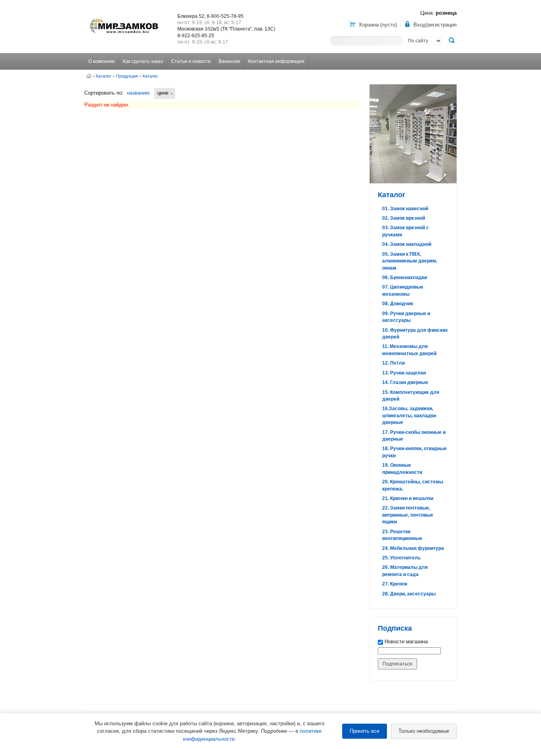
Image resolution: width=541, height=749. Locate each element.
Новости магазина (405, 641)
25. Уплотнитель (401, 558)
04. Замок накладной (406, 244)
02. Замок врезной (403, 218)
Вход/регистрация (435, 25)
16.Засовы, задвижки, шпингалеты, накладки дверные (409, 415)
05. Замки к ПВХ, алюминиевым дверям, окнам (409, 261)
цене (162, 93)
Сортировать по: (104, 93)
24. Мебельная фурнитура (413, 548)
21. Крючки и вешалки (407, 498)
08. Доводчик (397, 303)
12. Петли (393, 363)
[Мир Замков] (124, 18)
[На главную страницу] (88, 76)
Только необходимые (423, 731)
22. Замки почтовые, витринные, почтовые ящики (407, 515)
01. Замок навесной (405, 208)
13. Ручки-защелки (404, 373)
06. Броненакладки (404, 277)
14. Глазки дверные (405, 382)
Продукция (127, 76)
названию (138, 93)
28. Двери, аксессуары (409, 594)
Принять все (364, 731)
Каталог (103, 76)
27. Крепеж (395, 584)
